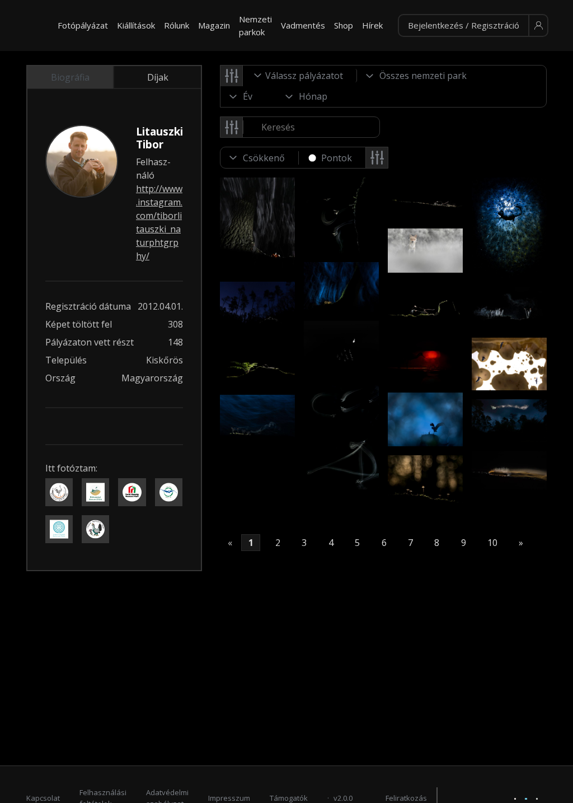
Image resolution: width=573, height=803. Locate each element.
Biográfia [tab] (70, 77)
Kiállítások (136, 25)
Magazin (214, 25)
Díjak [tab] (157, 77)
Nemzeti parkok (255, 25)
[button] (473, 26)
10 (492, 542)
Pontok (336, 158)
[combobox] (300, 75)
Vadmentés (303, 25)
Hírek (372, 25)
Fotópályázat (83, 25)
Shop (343, 25)
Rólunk (176, 25)
